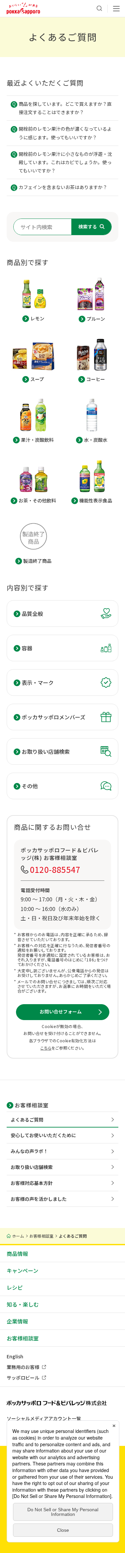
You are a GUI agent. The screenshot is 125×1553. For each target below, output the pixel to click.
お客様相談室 (23, 1338)
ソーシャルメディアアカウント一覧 (44, 1418)
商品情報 (17, 1254)
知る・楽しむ (23, 1304)
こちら (45, 1048)
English (15, 1356)
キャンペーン (22, 1270)
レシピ (15, 1287)
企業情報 (17, 1321)
